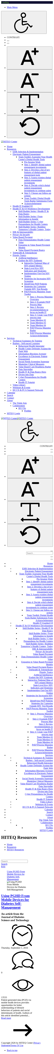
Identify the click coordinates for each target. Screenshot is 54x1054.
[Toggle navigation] (52, 556)
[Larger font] (29, 58)
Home (10, 844)
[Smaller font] (29, 80)
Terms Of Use (17, 1045)
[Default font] (29, 126)
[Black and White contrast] (8, 43)
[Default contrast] (8, 40)
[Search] (52, 551)
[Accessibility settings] (24, 22)
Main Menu (12, 7)
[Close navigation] (52, 559)
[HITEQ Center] (9, 141)
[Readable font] (29, 103)
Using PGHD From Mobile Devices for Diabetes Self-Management (15, 901)
